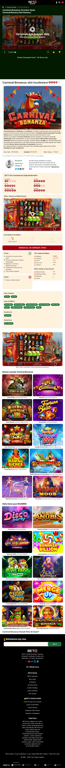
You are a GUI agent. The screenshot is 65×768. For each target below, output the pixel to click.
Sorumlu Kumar (32, 685)
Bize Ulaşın (32, 679)
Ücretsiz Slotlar (11, 7)
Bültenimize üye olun (16, 639)
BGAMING (55, 256)
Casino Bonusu (32, 707)
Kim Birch (8, 155)
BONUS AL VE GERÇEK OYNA (32, 248)
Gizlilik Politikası (32, 688)
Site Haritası (32, 693)
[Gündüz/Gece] (56, 2)
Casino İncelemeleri (32, 704)
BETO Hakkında (32, 676)
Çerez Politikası (32, 691)
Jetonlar (4, 52)
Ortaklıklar (32, 682)
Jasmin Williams (40, 155)
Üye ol (55, 644)
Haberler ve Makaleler (32, 713)
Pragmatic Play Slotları (32, 710)
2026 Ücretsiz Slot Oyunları (32, 702)
